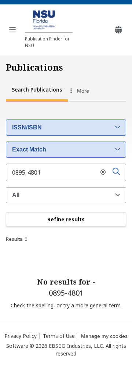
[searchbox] (66, 172)
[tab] (37, 90)
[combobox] (87, 91)
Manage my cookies (104, 336)
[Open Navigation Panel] (12, 29)
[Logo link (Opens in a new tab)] (49, 21)
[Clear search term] (103, 172)
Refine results (66, 219)
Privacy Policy (20, 335)
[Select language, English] (118, 30)
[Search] (116, 172)
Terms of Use (59, 335)
